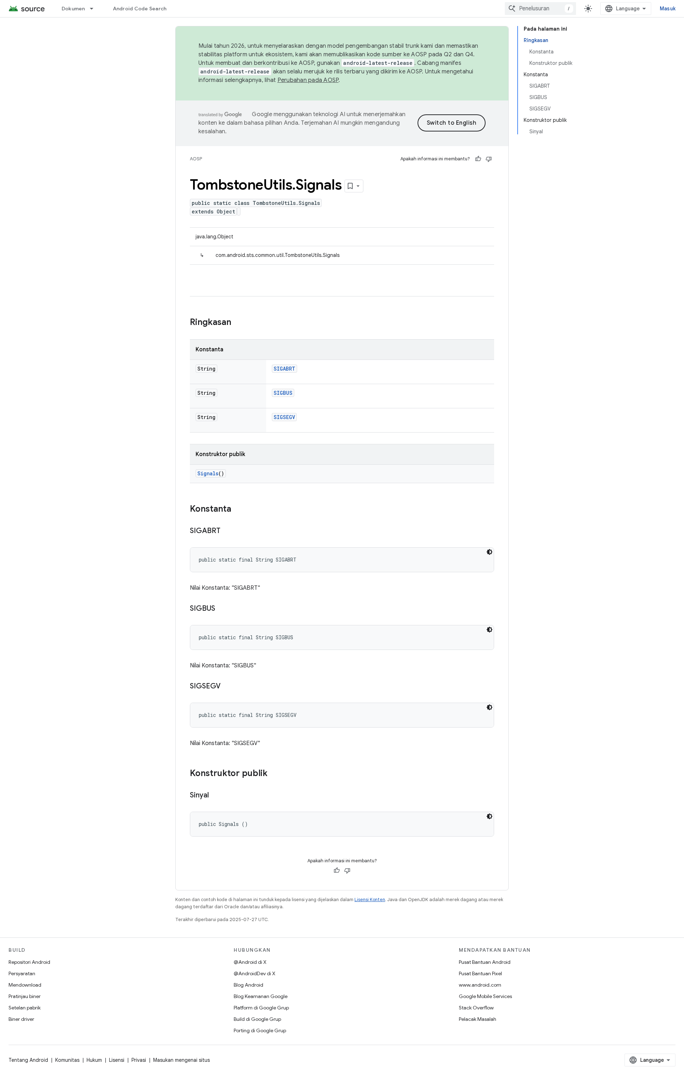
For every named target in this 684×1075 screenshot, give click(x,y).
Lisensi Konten (369, 899)
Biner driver (21, 1019)
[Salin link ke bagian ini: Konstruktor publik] (275, 774)
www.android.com (480, 985)
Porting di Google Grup (260, 1030)
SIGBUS (283, 392)
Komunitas (67, 1060)
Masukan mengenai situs (181, 1060)
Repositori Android (29, 962)
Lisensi (116, 1060)
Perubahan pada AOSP (308, 80)
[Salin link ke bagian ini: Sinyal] (216, 795)
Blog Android (248, 985)
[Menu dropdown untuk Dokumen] (94, 8)
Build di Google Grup (257, 1019)
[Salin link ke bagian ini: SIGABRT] (228, 531)
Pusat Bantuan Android (485, 962)
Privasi (138, 1060)
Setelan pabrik (25, 1007)
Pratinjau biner (25, 996)
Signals (207, 473)
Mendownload (25, 985)
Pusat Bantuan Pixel (480, 973)
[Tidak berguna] (488, 159)
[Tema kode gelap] (489, 552)
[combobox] (540, 8)
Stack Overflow (476, 1007)
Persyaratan (22, 973)
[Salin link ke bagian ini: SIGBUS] (222, 609)
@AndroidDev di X (254, 973)
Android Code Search (140, 8)
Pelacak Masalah (477, 1019)
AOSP (196, 159)
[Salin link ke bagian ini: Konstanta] (238, 509)
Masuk (667, 8)
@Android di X (250, 962)
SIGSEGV (284, 417)
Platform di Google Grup (261, 1007)
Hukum (94, 1060)
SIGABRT (284, 368)
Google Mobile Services (485, 996)
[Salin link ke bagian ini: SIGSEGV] (228, 686)
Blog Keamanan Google (260, 996)
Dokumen (73, 8)
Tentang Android (28, 1060)
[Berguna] (478, 159)
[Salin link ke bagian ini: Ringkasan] (238, 323)
